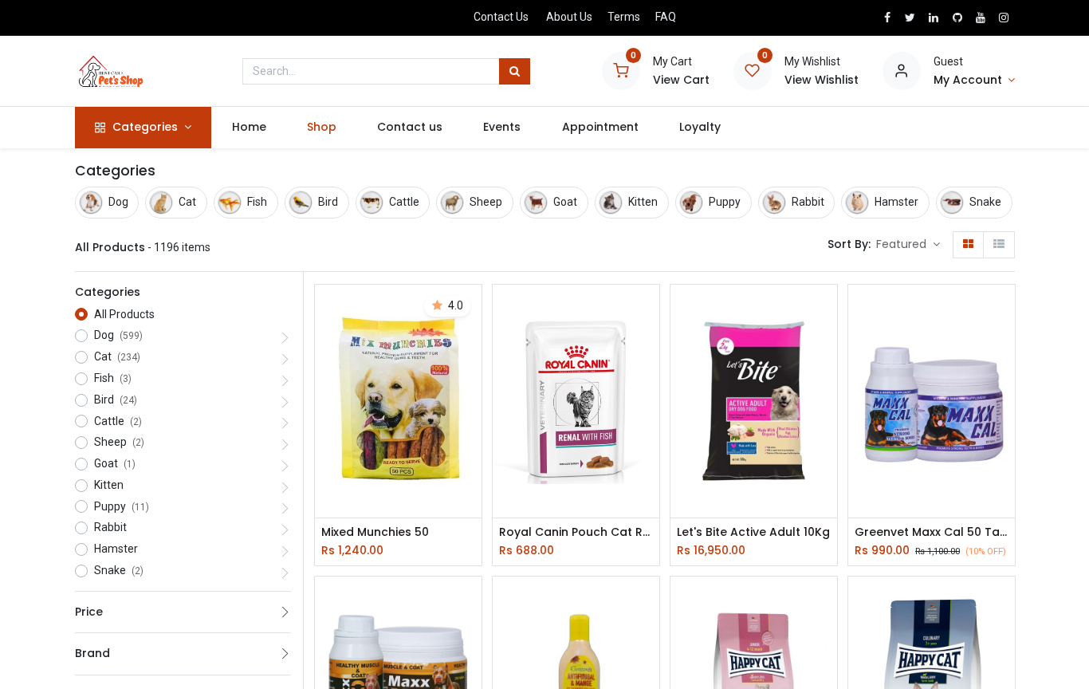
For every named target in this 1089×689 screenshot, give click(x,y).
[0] (621, 70)
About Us (569, 16)
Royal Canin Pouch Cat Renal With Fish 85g (576, 532)
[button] (908, 245)
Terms (623, 16)
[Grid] (968, 244)
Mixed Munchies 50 (375, 532)
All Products (124, 314)
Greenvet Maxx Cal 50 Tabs (931, 532)
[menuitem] (248, 127)
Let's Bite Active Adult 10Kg (753, 532)
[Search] (514, 71)
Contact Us (501, 16)
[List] (999, 244)
